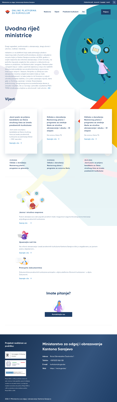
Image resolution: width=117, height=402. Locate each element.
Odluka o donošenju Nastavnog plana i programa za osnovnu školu (58, 165)
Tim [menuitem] (83, 12)
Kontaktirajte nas (58, 314)
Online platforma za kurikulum (24, 11)
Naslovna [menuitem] (47, 12)
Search (114, 2)
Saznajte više (14, 143)
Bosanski (96, 2)
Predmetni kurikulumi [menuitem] (70, 12)
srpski (108, 2)
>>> (49, 88)
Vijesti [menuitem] (57, 12)
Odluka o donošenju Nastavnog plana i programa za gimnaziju (19, 165)
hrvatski (102, 2)
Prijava (105, 12)
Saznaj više (23, 223)
